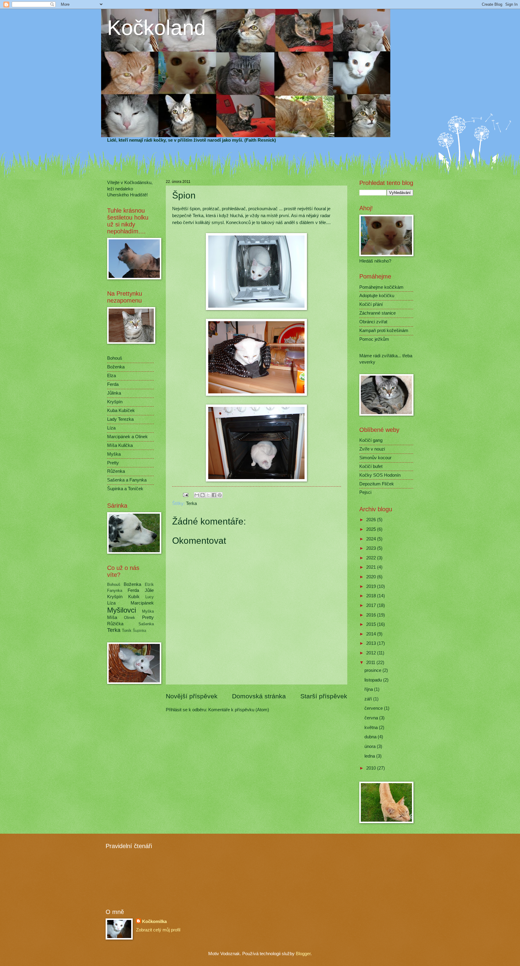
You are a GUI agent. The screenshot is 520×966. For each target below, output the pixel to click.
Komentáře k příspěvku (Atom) (238, 709)
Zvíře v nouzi (372, 449)
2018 (371, 595)
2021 (371, 567)
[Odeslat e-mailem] (197, 495)
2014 (371, 634)
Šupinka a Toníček (125, 488)
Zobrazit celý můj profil (158, 930)
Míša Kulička (120, 445)
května (371, 727)
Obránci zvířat (373, 321)
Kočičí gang (370, 440)
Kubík (134, 596)
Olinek (129, 617)
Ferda (113, 384)
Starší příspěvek (323, 696)
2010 (371, 768)
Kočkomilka (154, 921)
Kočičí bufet (370, 466)
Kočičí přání (371, 304)
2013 (371, 643)
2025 (371, 529)
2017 (371, 605)
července (374, 708)
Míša (112, 617)
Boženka (116, 367)
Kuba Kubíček (121, 410)
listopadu (373, 680)
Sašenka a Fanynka (127, 480)
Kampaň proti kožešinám (383, 330)
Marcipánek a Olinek (127, 436)
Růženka (116, 471)
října (369, 689)
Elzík (149, 584)
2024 (371, 539)
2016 (371, 615)
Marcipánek (142, 603)
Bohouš (114, 358)
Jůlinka (114, 393)
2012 (371, 653)
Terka (191, 503)
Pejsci (365, 492)
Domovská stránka (259, 696)
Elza (111, 375)
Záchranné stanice (377, 313)
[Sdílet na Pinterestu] (220, 495)
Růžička (115, 623)
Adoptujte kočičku (376, 295)
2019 (371, 586)
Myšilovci (121, 610)
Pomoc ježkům (374, 339)
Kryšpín (114, 401)
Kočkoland (156, 27)
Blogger (303, 953)
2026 (371, 519)
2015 (371, 624)
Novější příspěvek (192, 696)
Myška (114, 454)
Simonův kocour (375, 457)
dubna (371, 736)
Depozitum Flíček (376, 483)
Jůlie (149, 590)
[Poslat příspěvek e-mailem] (185, 494)
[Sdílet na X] (208, 495)
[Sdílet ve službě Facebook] (214, 495)
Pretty (113, 462)
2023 (371, 548)
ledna (370, 756)
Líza (111, 428)
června (371, 717)
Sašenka (146, 624)
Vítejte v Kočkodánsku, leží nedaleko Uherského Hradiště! (130, 188)
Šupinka (139, 630)
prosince (373, 670)
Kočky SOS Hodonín (380, 475)
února (370, 746)
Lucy (149, 597)
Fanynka (114, 590)
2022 (371, 557)
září (368, 699)
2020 (371, 576)
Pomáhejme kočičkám (381, 287)
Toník (127, 630)
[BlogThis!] (203, 495)
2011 (371, 662)
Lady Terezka (120, 419)
